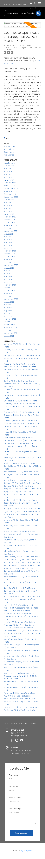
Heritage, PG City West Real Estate (18, 486)
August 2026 (9, 165)
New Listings (9, 149)
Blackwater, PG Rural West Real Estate (20, 367)
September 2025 (11, 197)
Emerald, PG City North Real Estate (18, 437)
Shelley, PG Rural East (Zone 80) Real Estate (22, 630)
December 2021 (10, 324)
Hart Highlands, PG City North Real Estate (21, 472)
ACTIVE (32, 8)
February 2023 (10, 285)
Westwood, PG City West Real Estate (19, 710)
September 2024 (11, 231)
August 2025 (9, 200)
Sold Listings (9, 155)
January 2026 (9, 185)
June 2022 (8, 307)
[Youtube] (22, 741)
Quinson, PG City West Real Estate (18, 627)
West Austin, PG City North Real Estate (20, 698)
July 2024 (7, 236)
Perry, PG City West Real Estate (17, 611)
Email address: (15, 797)
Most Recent (9, 163)
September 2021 (10, 333)
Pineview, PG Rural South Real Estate (19, 622)
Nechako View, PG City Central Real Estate (22, 565)
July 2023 (7, 270)
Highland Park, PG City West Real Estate (20, 500)
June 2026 (8, 171)
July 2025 (7, 202)
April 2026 (8, 177)
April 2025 (8, 211)
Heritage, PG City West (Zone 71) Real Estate (22, 483)
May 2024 (8, 242)
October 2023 (10, 262)
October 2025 (10, 194)
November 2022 (10, 293)
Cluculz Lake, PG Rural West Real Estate (20, 401)
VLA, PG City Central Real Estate (17, 696)
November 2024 (10, 225)
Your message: (15, 808)
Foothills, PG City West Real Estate (18, 443)
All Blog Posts (9, 146)
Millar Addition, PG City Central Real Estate (22, 557)
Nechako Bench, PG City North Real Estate (22, 562)
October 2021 (9, 330)
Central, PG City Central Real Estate (19, 381)
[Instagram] (17, 741)
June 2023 (8, 273)
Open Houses (9, 152)
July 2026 (7, 168)
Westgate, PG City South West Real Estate (22, 707)
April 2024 (8, 245)
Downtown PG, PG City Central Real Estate (22, 423)
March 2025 (9, 214)
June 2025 (8, 205)
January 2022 (9, 322)
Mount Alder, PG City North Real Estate (20, 559)
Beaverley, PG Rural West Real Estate (19, 364)
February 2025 (10, 217)
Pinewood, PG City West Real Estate (19, 625)
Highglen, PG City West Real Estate (18, 491)
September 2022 (11, 299)
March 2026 (9, 180)
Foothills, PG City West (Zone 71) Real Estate (22, 440)
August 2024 (9, 234)
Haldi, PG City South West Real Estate (19, 463)
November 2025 (10, 191)
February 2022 (10, 319)
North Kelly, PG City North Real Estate (19, 588)
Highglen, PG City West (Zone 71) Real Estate (22, 488)
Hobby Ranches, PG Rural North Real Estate (22, 508)
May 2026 (8, 174)
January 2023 (9, 288)
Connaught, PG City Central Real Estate (21, 403)
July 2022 (7, 304)
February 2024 (10, 251)
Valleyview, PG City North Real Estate (19, 693)
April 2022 (8, 313)
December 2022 (10, 290)
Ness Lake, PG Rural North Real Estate (19, 568)
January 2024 (9, 253)
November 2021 (10, 327)
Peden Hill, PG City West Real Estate (19, 605)
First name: (13, 775)
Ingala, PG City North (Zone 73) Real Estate (22, 511)
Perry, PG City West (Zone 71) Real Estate (21, 608)
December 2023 (10, 256)
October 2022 (10, 296)
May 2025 (8, 208)
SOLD (40, 8)
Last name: (13, 786)
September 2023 (11, 265)
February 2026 (10, 183)
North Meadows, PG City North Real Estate (22, 596)
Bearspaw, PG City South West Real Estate (22, 355)
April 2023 (8, 279)
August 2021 (9, 336)
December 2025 (11, 188)
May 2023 (8, 276)
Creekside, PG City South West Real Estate (22, 412)
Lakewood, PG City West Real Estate (19, 531)
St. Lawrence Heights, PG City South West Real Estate (22, 49)
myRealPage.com (26, 851)
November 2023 (10, 259)
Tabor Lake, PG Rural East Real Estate (19, 673)
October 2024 (10, 228)
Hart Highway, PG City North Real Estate (20, 480)
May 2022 (8, 310)
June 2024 (8, 239)
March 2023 (9, 282)
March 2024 (9, 248)
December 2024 (10, 222)
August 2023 (9, 268)
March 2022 (9, 316)
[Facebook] (12, 741)
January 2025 (9, 219)
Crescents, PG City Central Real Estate (20, 420)
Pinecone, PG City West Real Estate (19, 613)
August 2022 (9, 302)
